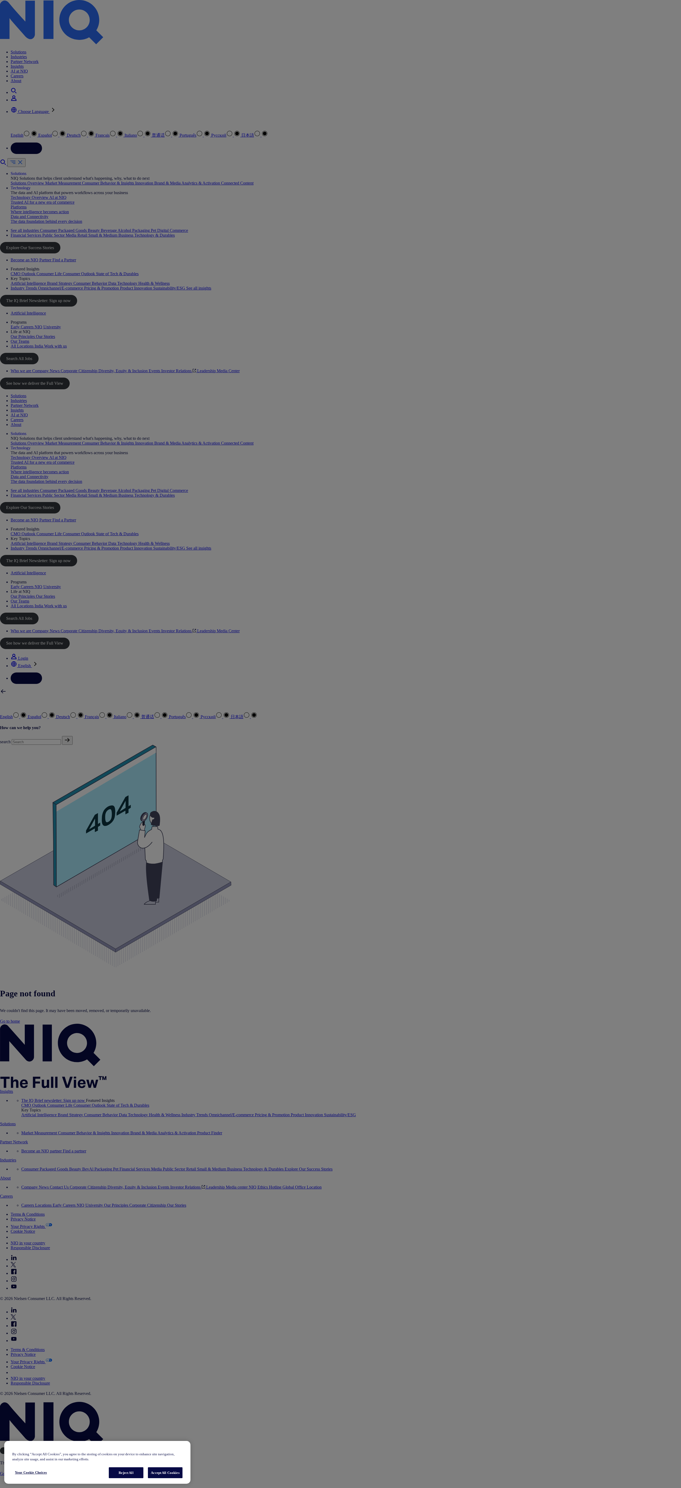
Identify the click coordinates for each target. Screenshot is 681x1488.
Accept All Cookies (165, 1473)
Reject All (126, 1473)
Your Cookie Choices (31, 1472)
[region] (97, 1462)
